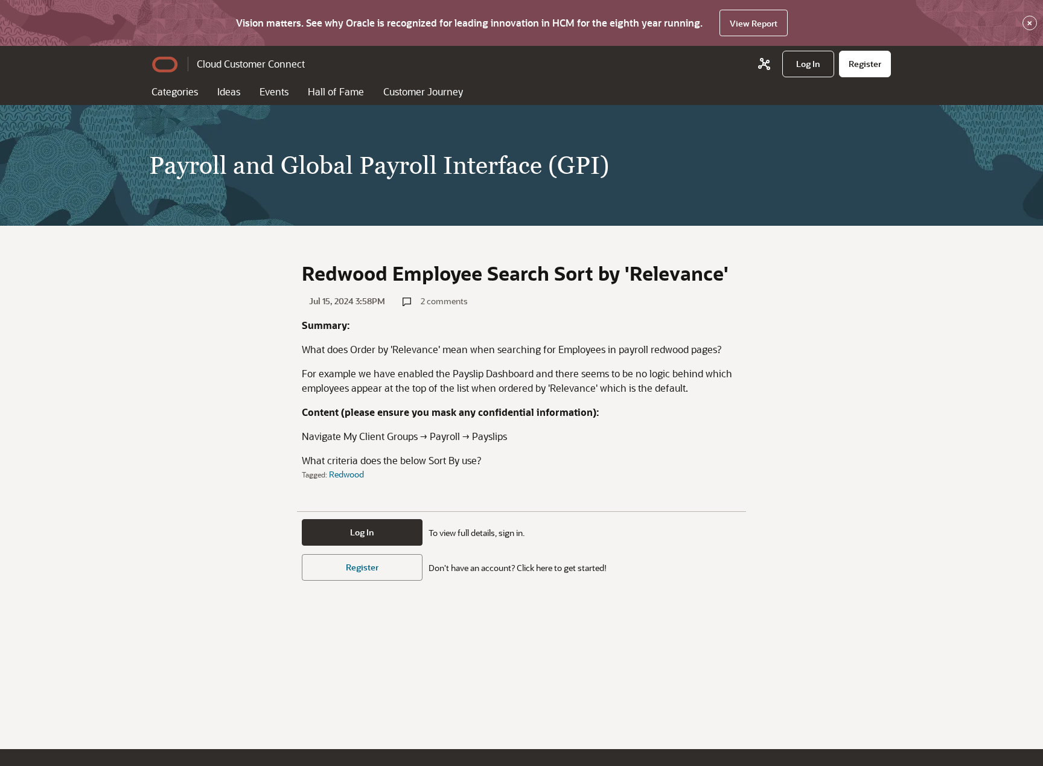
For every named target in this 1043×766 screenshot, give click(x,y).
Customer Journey (423, 91)
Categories (175, 91)
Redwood (346, 474)
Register (362, 567)
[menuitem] (808, 64)
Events (274, 91)
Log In (362, 532)
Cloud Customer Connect (251, 63)
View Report (753, 23)
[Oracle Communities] (764, 64)
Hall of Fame (336, 91)
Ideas (228, 91)
